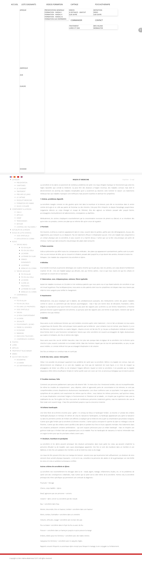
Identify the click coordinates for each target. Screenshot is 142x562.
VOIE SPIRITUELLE (23, 236)
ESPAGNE (23, 162)
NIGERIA (23, 55)
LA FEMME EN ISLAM (28, 256)
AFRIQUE (23, 10)
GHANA (22, 37)
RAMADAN (20, 333)
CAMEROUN (24, 23)
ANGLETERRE (25, 91)
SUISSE (22, 160)
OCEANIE (23, 169)
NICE (22, 124)
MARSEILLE (24, 120)
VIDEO (96, 12)
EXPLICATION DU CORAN (25, 239)
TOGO (22, 63)
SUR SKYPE (73, 14)
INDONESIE (24, 79)
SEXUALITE (20, 321)
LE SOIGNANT (21, 188)
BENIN (22, 19)
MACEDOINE (24, 158)
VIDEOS (72, 10)
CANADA (23, 70)
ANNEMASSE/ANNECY (28, 129)
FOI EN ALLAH (26, 247)
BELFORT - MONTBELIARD (29, 146)
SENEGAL (23, 59)
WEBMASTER (98, 28)
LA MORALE (25, 265)
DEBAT (19, 218)
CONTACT (99, 20)
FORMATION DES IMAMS (25, 203)
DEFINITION (98, 10)
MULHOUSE (24, 111)
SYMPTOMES (21, 185)
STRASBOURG (25, 109)
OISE (22, 104)
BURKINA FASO (25, 21)
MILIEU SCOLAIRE (23, 206)
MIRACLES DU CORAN (28, 268)
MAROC (23, 46)
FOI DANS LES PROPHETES (26, 307)
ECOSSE (23, 95)
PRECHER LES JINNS (24, 194)
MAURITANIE (24, 50)
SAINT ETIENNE (25, 131)
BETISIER (20, 224)
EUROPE (23, 86)
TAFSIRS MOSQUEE (23, 271)
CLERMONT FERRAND (28, 133)
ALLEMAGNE (24, 89)
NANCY (22, 122)
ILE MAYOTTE (25, 140)
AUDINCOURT (25, 149)
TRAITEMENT (74, 26)
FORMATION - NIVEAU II (53, 14)
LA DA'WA (20, 318)
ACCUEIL (14, 4)
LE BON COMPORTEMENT (26, 315)
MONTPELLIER (25, 118)
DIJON (22, 142)
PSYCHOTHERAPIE (102, 4)
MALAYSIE (23, 84)
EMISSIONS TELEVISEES (25, 336)
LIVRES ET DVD (74, 28)
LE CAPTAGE (21, 197)
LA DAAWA (20, 363)
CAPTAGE (74, 4)
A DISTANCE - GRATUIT (77, 12)
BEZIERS (23, 126)
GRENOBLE (24, 115)
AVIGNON (23, 151)
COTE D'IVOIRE (25, 28)
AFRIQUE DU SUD (26, 12)
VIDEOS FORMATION (54, 4)
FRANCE (23, 97)
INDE (22, 77)
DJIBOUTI (23, 30)
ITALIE (22, 153)
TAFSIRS (19, 312)
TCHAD (22, 61)
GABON (23, 32)
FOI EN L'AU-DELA (27, 250)
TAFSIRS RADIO (22, 244)
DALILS (19, 212)
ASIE (21, 75)
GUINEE (23, 39)
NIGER (22, 52)
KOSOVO (23, 155)
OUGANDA (24, 57)
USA (21, 73)
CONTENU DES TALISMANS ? (27, 227)
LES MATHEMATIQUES (24, 366)
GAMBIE (23, 35)
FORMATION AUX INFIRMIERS (55, 19)
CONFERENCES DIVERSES (26, 339)
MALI (22, 43)
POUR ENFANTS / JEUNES (25, 324)
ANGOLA (23, 17)
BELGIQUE (23, 93)
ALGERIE (23, 15)
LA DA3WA (24, 253)
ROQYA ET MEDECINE (24, 200)
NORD (22, 102)
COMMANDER (76, 20)
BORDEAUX (24, 135)
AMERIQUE (24, 68)
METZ (22, 106)
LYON (22, 113)
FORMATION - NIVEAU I (53, 12)
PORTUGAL (24, 164)
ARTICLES (20, 215)
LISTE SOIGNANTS (28, 4)
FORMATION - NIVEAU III (54, 17)
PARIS (22, 100)
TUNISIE (23, 66)
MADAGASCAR (25, 41)
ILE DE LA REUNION (27, 138)
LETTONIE (23, 166)
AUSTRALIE (24, 171)
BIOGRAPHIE (21, 360)
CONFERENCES (22, 295)
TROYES (23, 144)
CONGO (23, 26)
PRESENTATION (22, 182)
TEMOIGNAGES (22, 221)
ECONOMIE (21, 330)
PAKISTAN (23, 82)
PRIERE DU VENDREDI (24, 327)
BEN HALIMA (98, 26)
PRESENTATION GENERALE (54, 10)
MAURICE (23, 48)
